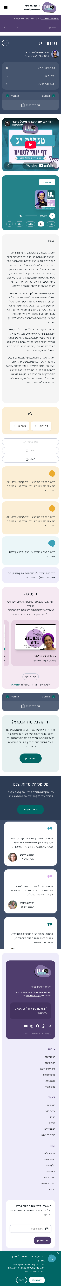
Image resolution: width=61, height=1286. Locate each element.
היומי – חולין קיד (50, 18)
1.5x (19, 224)
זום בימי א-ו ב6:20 (46, 68)
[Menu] (8, 216)
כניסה (21, 1280)
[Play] (52, 216)
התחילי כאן (30, 758)
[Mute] (21, 216)
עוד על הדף (30, 676)
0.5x (51, 224)
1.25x (30, 224)
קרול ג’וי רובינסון (33, 995)
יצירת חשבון (37, 1280)
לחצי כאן (15, 684)
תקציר (51, 240)
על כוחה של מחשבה (45, 656)
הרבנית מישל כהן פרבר (37, 52)
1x (41, 224)
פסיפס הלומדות (30, 809)
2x (9, 224)
